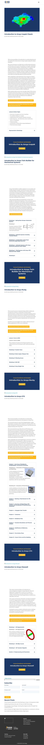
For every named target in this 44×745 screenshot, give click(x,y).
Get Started (22, 148)
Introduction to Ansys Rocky (15, 290)
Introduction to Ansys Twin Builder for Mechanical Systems (19, 161)
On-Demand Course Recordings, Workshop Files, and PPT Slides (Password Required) (21, 105)
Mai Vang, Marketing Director (12, 36)
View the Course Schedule (15, 214)
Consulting (25, 736)
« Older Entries (7, 678)
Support (25, 718)
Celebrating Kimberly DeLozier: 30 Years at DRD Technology (18, 704)
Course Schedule (7, 736)
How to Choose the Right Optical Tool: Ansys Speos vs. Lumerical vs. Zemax (21, 709)
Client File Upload (27, 720)
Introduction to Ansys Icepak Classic (18, 34)
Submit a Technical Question (29, 721)
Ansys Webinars (26, 722)
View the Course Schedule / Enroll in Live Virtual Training (21, 100)
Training (6, 734)
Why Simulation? (26, 724)
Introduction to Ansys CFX (14, 396)
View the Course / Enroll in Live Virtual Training (19, 326)
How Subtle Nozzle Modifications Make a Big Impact (16, 711)
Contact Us (25, 738)
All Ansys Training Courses (9, 735)
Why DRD (25, 734)
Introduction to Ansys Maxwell (16, 567)
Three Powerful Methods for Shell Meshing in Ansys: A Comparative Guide (21, 702)
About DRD (25, 735)
